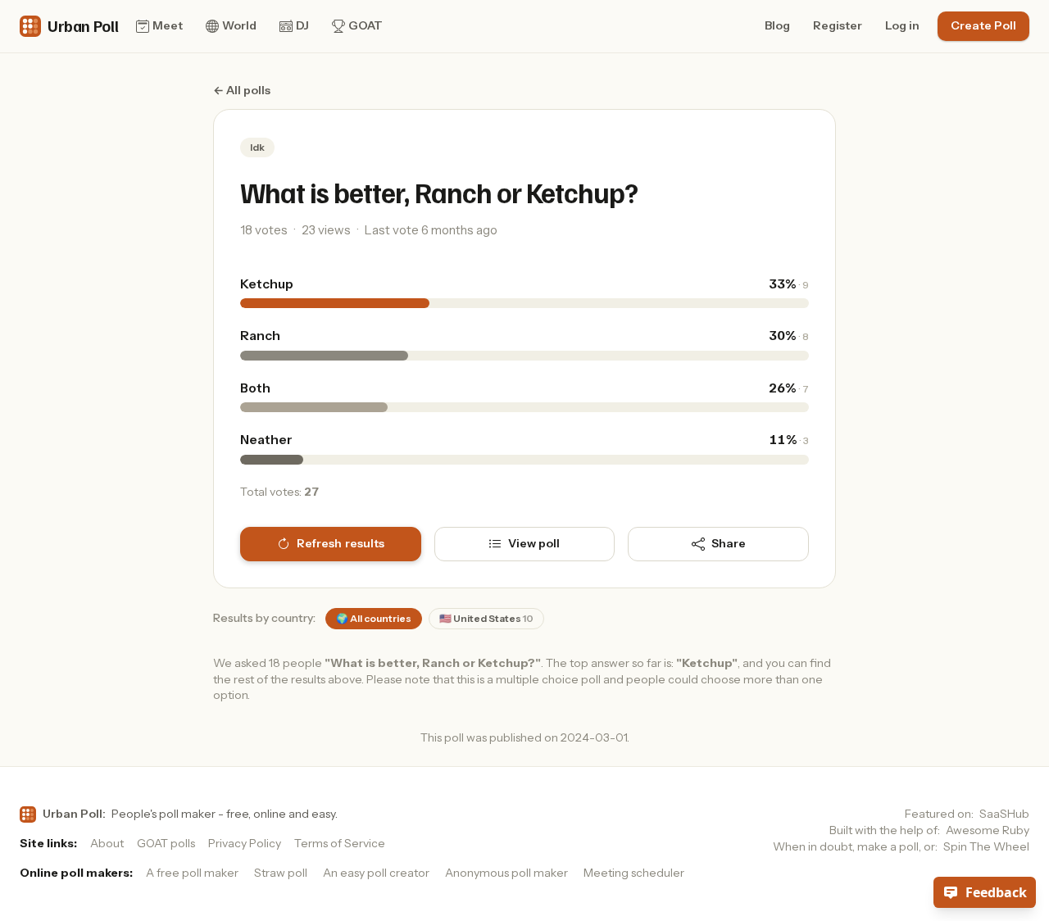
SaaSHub (1004, 813)
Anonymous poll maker (506, 872)
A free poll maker (192, 872)
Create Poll (983, 25)
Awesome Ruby (987, 830)
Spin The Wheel (986, 846)
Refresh (340, 543)
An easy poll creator (376, 872)
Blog (777, 25)
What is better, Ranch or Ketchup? (439, 192)
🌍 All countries (373, 618)
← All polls (241, 90)
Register (837, 25)
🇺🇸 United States (486, 618)
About (107, 843)
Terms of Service (339, 843)
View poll (534, 543)
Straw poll (280, 872)
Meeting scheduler (634, 872)
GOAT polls (166, 843)
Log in (902, 25)
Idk (257, 147)
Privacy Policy (244, 843)
